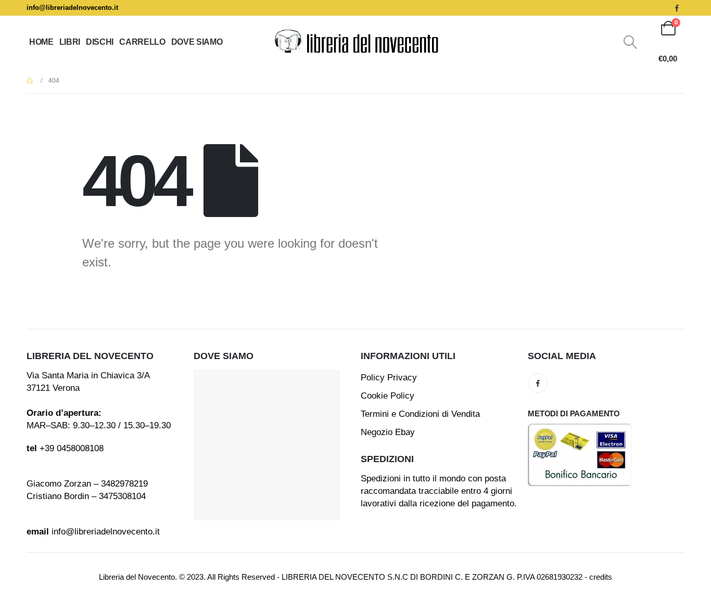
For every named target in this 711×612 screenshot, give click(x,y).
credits (600, 576)
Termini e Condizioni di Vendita (420, 414)
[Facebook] (676, 8)
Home (41, 41)
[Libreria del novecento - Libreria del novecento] (355, 42)
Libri (69, 41)
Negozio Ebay (388, 432)
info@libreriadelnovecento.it (72, 7)
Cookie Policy (387, 396)
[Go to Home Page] (30, 80)
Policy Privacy (389, 377)
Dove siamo (197, 41)
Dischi (99, 41)
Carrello (142, 41)
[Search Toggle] (631, 42)
